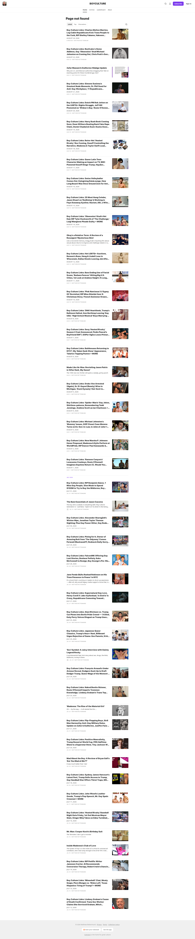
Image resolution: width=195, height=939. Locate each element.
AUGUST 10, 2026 (73, 300)
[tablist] (77, 24)
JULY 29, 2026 (71, 545)
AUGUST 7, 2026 (72, 338)
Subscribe (178, 4)
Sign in (188, 4)
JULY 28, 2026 (71, 564)
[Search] (166, 4)
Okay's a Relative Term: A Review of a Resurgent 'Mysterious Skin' (85, 236)
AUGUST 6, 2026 (72, 356)
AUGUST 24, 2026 (73, 38)
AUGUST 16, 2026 (73, 186)
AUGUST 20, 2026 (73, 111)
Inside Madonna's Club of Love (81, 846)
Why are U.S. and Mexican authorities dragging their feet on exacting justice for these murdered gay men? (88, 72)
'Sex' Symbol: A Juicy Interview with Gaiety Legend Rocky (88, 651)
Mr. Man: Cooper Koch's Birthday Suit (84, 831)
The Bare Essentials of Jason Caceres (85, 502)
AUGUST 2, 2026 (72, 449)
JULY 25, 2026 (71, 620)
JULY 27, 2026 (71, 601)
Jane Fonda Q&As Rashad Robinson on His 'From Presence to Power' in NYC (87, 575)
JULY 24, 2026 (71, 676)
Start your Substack (92, 930)
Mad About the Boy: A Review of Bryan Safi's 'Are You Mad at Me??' (88, 759)
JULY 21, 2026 (71, 729)
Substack (87, 935)
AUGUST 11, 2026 (73, 281)
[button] (85, 9)
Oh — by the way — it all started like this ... (82, 709)
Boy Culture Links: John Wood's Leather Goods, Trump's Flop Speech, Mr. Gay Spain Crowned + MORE (87, 796)
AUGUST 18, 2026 (73, 149)
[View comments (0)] (82, 43)
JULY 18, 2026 (71, 783)
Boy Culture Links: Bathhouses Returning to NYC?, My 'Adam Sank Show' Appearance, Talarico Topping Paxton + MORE (88, 351)
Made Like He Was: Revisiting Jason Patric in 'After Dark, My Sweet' (87, 368)
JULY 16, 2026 (71, 821)
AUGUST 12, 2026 (73, 262)
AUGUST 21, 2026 (73, 92)
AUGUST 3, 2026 (72, 430)
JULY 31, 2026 (71, 491)
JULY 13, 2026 (71, 888)
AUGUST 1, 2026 (72, 468)
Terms (105, 925)
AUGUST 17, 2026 (73, 168)
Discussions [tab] (82, 24)
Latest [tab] (70, 24)
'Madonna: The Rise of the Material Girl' (86, 706)
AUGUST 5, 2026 (72, 392)
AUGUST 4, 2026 (72, 411)
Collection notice (114, 925)
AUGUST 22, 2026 (73, 57)
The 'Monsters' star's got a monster (79, 834)
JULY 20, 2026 (71, 748)
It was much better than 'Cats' (77, 764)
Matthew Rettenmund (81, 40)
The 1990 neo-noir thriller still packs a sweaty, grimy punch (87, 373)
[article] (97, 36)
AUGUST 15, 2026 (73, 205)
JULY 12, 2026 (71, 907)
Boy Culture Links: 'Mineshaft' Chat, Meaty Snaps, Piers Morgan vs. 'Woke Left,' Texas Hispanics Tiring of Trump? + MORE (87, 883)
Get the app (107, 930)
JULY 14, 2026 (71, 869)
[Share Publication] (170, 4)
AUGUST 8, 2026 (72, 319)
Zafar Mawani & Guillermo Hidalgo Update (87, 68)
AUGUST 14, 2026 (73, 224)
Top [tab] (75, 24)
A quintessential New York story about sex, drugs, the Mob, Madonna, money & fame (87, 656)
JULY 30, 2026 (71, 526)
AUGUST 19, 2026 (73, 130)
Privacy (99, 925)
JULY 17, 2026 (71, 802)
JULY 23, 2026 (71, 695)
